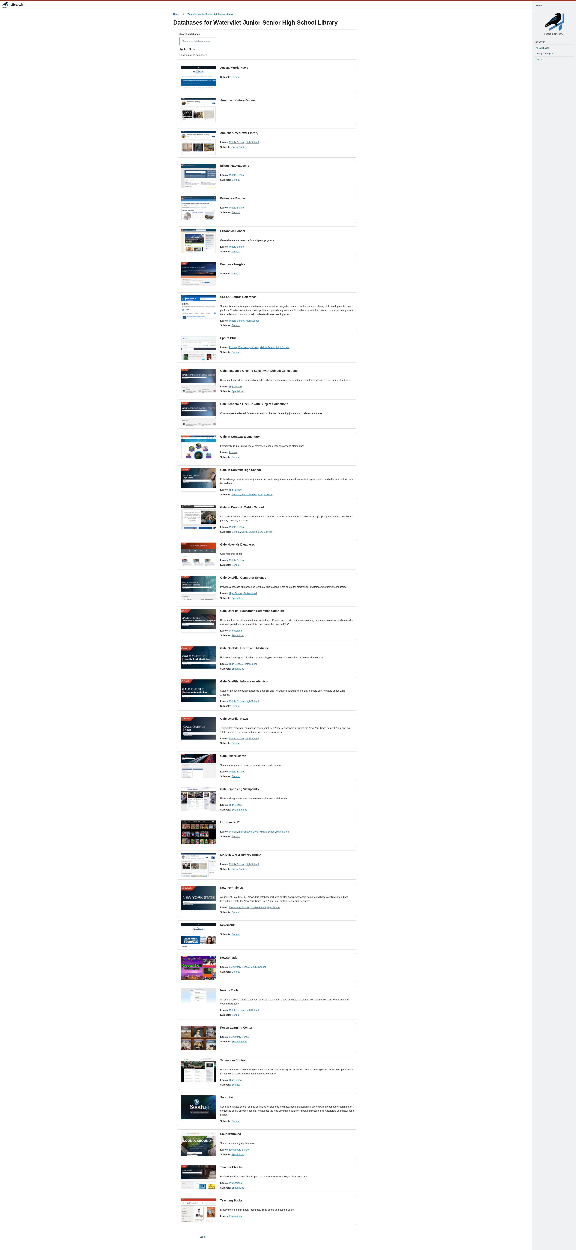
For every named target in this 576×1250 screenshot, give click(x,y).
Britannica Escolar (233, 198)
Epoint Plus (228, 338)
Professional (250, 593)
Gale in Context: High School (240, 470)
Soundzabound (230, 1134)
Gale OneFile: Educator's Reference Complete (252, 610)
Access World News (234, 67)
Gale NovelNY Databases (237, 544)
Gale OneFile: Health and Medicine (244, 648)
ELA (260, 494)
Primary (233, 347)
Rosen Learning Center (236, 1027)
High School (252, 142)
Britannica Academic (234, 165)
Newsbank (227, 925)
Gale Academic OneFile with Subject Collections (254, 404)
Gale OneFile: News (234, 718)
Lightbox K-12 (230, 822)
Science (268, 494)
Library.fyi (17, 4)
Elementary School (248, 347)
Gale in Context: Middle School (242, 507)
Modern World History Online (240, 855)
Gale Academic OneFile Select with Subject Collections (259, 370)
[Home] (554, 24)
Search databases (189, 34)
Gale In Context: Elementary (240, 436)
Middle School (236, 142)
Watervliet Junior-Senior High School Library (210, 14)
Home (176, 14)
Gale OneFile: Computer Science (243, 577)
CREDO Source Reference (238, 297)
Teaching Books (231, 1200)
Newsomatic (228, 957)
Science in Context (233, 1060)
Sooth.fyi (226, 1097)
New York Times (231, 887)
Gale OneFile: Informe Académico (244, 681)
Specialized (238, 391)
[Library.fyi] (5, 5)
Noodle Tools (229, 990)
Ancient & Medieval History (239, 133)
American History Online (237, 100)
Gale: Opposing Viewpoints (239, 789)
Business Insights (232, 264)
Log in (203, 1237)
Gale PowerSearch (233, 755)
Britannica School (232, 231)
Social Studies (239, 147)
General (236, 77)
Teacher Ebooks (231, 1167)
